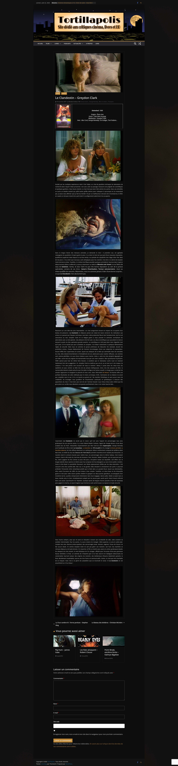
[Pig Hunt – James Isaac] (64, 637)
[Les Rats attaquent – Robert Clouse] (89, 637)
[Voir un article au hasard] (139, 43)
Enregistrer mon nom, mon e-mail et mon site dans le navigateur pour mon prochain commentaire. (88, 734)
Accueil (40, 43)
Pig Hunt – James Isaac (62, 651)
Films (48, 43)
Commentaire (58, 678)
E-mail (56, 713)
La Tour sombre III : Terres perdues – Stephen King (72, 624)
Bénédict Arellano (73, 101)
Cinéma (58, 93)
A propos (89, 43)
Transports (111, 101)
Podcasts (67, 43)
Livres (57, 43)
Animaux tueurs (84, 101)
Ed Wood (106, 372)
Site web (56, 722)
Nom (55, 704)
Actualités (77, 43)
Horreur (64, 93)
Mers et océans (103, 101)
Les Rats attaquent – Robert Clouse (89, 651)
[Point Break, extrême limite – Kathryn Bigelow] (114, 637)
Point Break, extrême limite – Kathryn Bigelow (112, 652)
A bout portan (115, 448)
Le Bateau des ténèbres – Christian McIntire (107, 623)
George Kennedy (93, 101)
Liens (97, 43)
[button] (51, 43)
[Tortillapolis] (89, 10)
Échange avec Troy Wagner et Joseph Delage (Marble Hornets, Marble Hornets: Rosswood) (74, 4)
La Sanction (86, 448)
